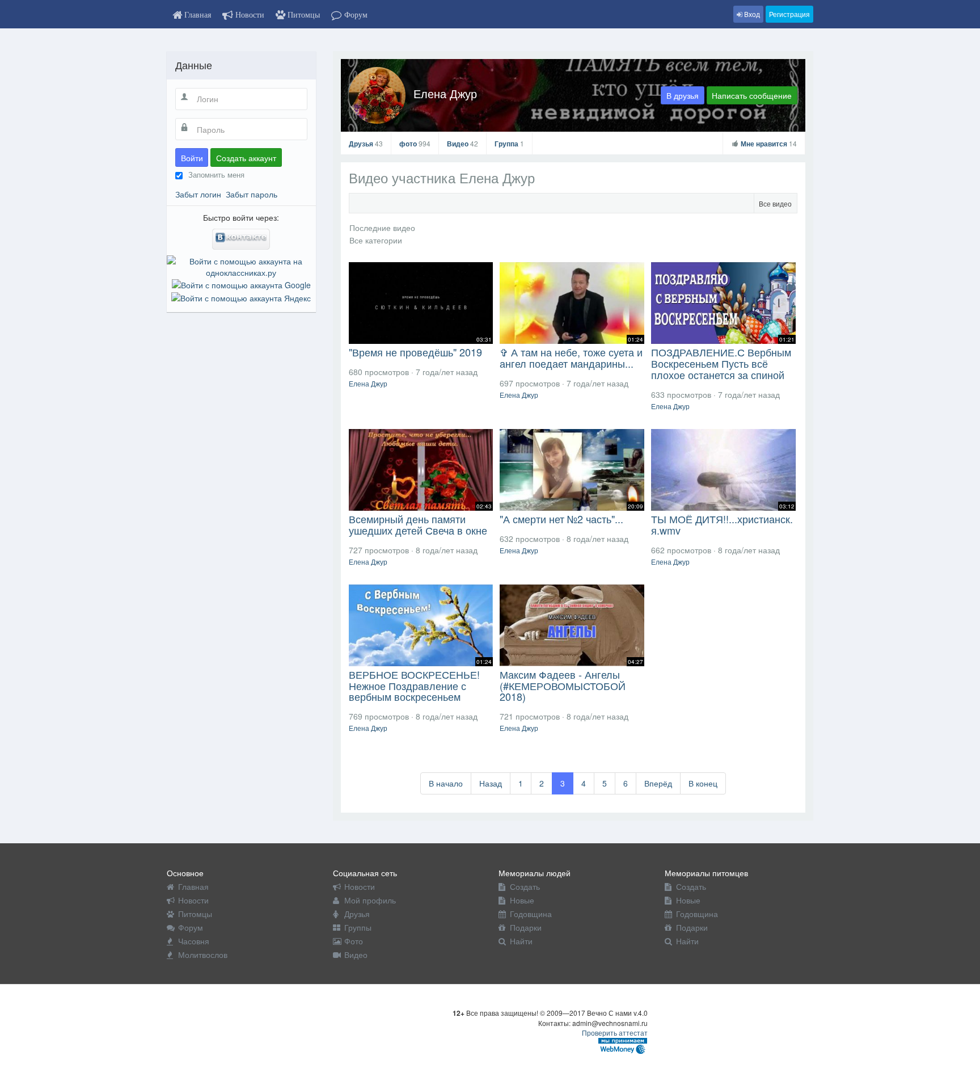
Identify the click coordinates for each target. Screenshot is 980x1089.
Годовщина (531, 913)
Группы (357, 927)
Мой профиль (370, 900)
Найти (521, 941)
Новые (522, 900)
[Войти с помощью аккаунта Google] (241, 283)
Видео (462, 143)
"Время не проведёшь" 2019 (415, 351)
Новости (193, 900)
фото (414, 143)
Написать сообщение (752, 95)
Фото (353, 941)
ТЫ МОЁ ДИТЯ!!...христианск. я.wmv (722, 524)
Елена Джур (445, 93)
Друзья (366, 143)
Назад (490, 783)
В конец (702, 783)
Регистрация (789, 14)
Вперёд (658, 783)
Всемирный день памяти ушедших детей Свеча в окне (418, 524)
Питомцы (195, 913)
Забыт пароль (251, 194)
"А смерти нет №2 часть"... (561, 518)
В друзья (682, 95)
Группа (509, 143)
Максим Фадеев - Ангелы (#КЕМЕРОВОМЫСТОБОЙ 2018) (563, 685)
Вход (751, 14)
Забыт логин (198, 194)
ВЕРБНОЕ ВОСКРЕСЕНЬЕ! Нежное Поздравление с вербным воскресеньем (414, 685)
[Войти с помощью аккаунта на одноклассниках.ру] (241, 265)
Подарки (526, 927)
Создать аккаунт (246, 157)
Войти (192, 157)
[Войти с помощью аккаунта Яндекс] (241, 296)
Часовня (193, 941)
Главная (193, 886)
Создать (525, 886)
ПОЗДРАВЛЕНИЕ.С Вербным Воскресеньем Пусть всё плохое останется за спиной (721, 363)
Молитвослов (202, 954)
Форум (190, 927)
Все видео (775, 203)
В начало (446, 783)
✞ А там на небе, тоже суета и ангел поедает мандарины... (571, 357)
